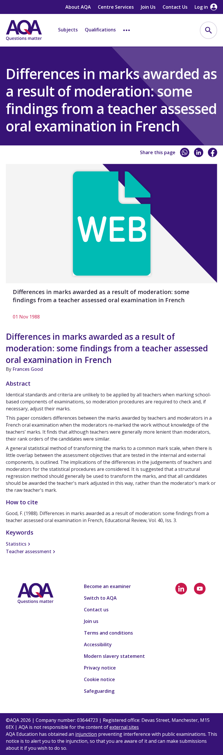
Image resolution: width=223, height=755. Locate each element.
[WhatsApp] (184, 152)
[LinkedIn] (198, 152)
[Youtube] (200, 588)
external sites (124, 727)
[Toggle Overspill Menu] (126, 30)
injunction (86, 734)
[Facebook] (212, 152)
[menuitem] (208, 30)
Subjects (68, 29)
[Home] (24, 30)
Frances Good (27, 369)
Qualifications (100, 29)
